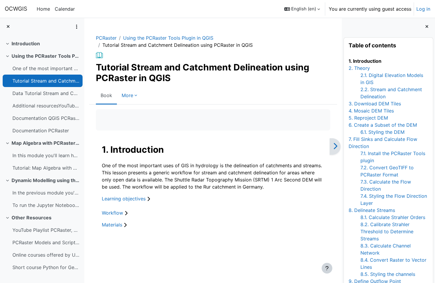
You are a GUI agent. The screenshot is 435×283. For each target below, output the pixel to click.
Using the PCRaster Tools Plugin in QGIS (46, 56)
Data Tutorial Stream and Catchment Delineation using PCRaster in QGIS (46, 93)
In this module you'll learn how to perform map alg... (46, 155)
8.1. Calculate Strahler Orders (392, 217)
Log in (423, 9)
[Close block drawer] (427, 26)
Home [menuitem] (43, 9)
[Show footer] (327, 268)
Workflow (113, 213)
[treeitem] (42, 43)
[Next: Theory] (335, 146)
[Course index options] (76, 26)
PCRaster (106, 38)
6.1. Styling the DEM (382, 132)
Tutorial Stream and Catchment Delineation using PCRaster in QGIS (46, 81)
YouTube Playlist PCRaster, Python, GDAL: (46, 230)
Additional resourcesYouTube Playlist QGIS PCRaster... (46, 106)
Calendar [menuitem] (65, 9)
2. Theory (359, 68)
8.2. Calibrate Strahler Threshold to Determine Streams (386, 231)
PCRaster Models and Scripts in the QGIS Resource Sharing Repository (46, 242)
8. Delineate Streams (372, 210)
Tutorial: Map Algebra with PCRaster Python (46, 168)
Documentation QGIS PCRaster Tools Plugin (46, 118)
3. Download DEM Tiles (375, 104)
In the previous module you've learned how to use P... (46, 193)
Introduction (26, 43)
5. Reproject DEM (368, 118)
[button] (302, 9)
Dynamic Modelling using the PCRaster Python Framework (46, 180)
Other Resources (31, 218)
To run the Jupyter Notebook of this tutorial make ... (46, 205)
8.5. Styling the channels (387, 274)
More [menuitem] (127, 95)
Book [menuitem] (106, 95)
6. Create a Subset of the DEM (383, 125)
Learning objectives (124, 199)
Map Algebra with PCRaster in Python (46, 143)
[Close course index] (8, 26)
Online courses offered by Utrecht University (46, 255)
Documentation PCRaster (40, 131)
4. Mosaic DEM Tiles (371, 111)
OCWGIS (16, 8)
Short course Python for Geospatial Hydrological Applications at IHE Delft (46, 267)
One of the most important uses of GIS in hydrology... (46, 68)
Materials (113, 225)
